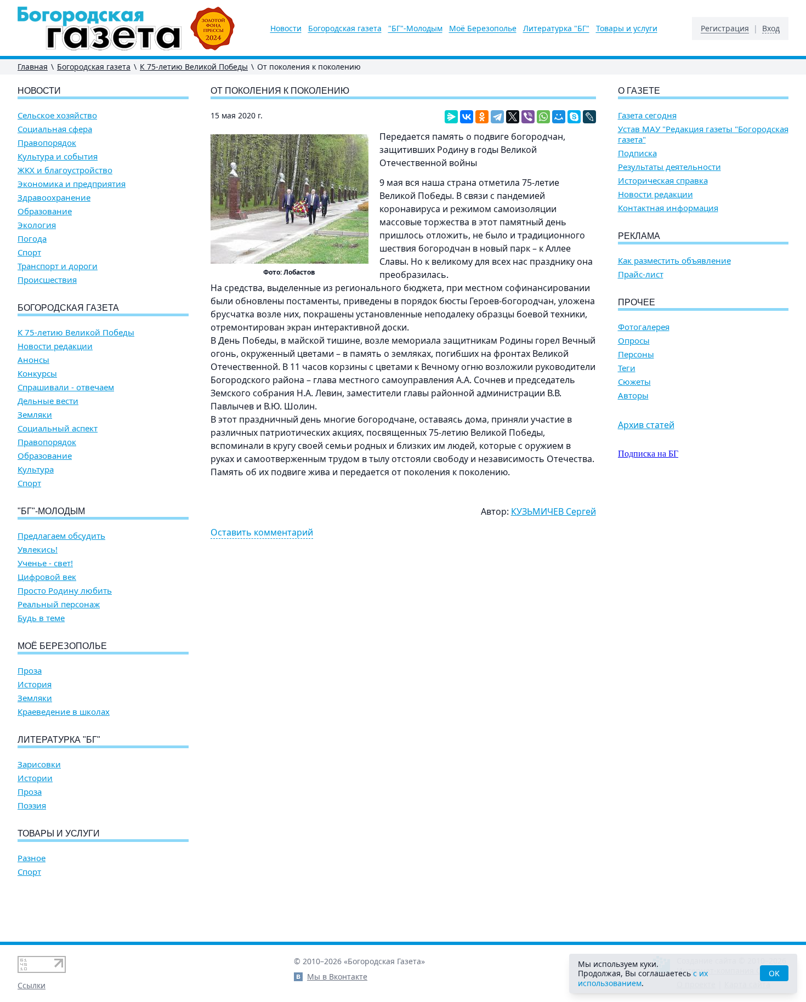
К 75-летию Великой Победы (194, 66)
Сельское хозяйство (57, 115)
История (35, 684)
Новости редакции (55, 346)
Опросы (634, 340)
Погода (32, 239)
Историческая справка (663, 180)
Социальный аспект (58, 428)
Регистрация (725, 28)
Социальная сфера (55, 129)
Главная (33, 66)
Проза (30, 670)
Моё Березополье (482, 28)
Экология (37, 225)
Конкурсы (37, 373)
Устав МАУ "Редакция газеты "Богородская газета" (703, 134)
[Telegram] (497, 116)
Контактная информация (668, 208)
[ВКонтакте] (466, 116)
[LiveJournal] (589, 116)
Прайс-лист (640, 274)
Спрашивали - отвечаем (66, 387)
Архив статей (646, 425)
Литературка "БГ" (556, 28)
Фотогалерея (643, 327)
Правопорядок (47, 143)
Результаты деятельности (669, 167)
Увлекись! (38, 549)
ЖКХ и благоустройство (65, 170)
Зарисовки (39, 764)
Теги (626, 368)
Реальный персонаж (59, 604)
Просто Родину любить (65, 590)
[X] (512, 116)
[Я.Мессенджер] (451, 116)
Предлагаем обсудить (61, 536)
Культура (36, 469)
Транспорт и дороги (58, 266)
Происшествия (47, 280)
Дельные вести (48, 401)
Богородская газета (345, 28)
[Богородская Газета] (126, 28)
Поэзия (32, 805)
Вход (771, 28)
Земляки (35, 414)
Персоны (636, 354)
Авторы (633, 395)
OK (774, 973)
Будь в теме (41, 618)
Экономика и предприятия (72, 184)
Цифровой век (47, 577)
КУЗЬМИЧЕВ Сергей (553, 511)
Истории (35, 778)
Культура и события (58, 156)
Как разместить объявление (674, 260)
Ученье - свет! (45, 563)
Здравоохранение (54, 197)
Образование (45, 211)
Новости (286, 28)
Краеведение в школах (64, 712)
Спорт (29, 252)
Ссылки (32, 985)
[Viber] (528, 116)
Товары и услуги (626, 28)
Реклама (639, 236)
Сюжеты (634, 382)
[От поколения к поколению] (289, 199)
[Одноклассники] (482, 116)
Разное (32, 858)
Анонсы (33, 360)
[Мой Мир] (558, 116)
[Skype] (574, 116)
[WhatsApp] (543, 116)
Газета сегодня (647, 115)
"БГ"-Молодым (415, 28)
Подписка (637, 153)
